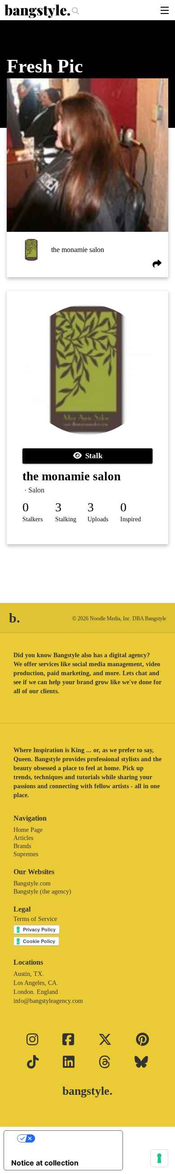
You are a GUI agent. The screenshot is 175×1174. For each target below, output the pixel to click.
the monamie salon (77, 249)
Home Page (28, 829)
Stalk (92, 456)
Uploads (98, 519)
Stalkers (32, 519)
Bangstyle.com (32, 883)
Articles (23, 838)
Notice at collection (45, 1162)
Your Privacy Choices (72, 1138)
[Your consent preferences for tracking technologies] (159, 1158)
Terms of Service (35, 919)
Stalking (65, 519)
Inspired (130, 519)
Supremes (25, 854)
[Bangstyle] (38, 11)
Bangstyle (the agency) (42, 891)
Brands (22, 846)
